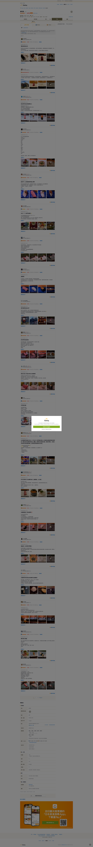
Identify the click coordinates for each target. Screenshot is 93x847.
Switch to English (46, 426)
